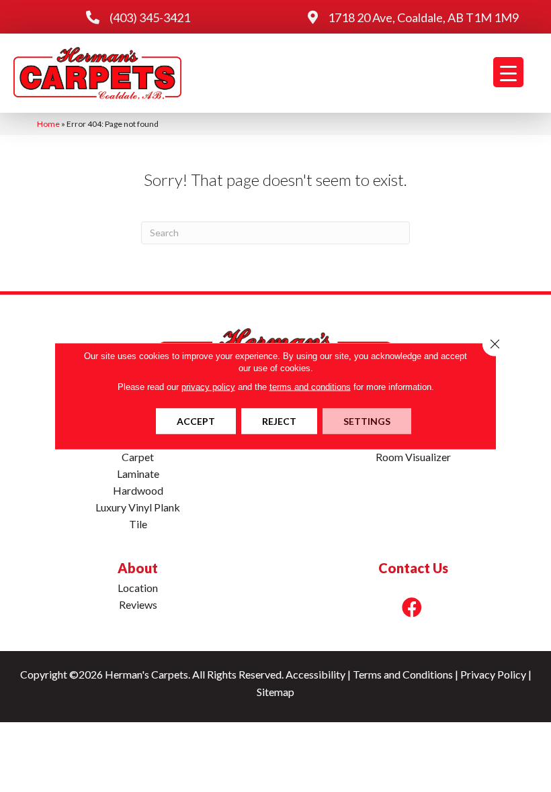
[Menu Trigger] (508, 72)
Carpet (138, 456)
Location (138, 587)
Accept (196, 421)
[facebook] (412, 607)
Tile (138, 523)
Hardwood (138, 490)
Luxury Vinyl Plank (137, 507)
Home (48, 124)
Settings (366, 421)
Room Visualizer (413, 456)
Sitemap (275, 691)
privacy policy (208, 387)
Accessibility (315, 674)
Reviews (138, 604)
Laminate (138, 473)
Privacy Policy (493, 674)
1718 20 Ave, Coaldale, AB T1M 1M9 (423, 17)
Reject (279, 421)
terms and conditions (310, 387)
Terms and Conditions (403, 674)
